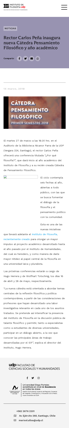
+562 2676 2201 (25, 411)
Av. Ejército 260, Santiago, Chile (37, 415)
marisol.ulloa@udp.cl (31, 420)
